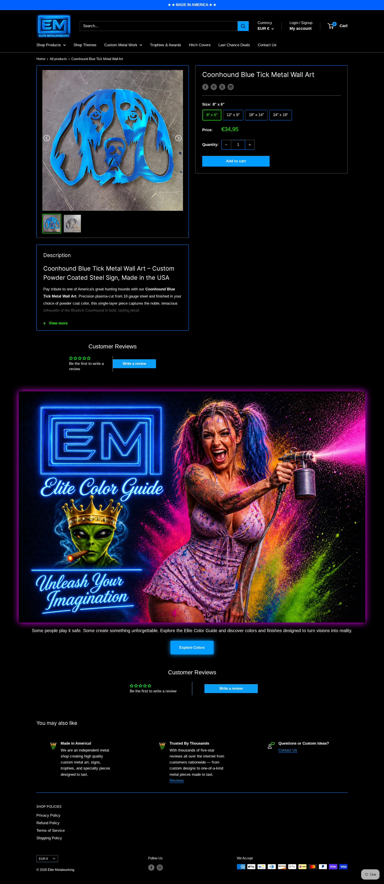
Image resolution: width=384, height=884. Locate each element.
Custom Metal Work (120, 45)
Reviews (177, 780)
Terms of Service (50, 830)
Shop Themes (85, 45)
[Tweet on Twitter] (222, 86)
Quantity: (210, 145)
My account (301, 28)
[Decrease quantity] (226, 144)
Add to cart (236, 161)
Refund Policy (48, 823)
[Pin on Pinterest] (214, 86)
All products (58, 59)
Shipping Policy (49, 838)
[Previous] (47, 138)
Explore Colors (192, 647)
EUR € (43, 858)
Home (40, 59)
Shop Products (48, 45)
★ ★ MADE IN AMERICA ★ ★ (192, 5)
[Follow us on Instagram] (160, 867)
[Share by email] (231, 86)
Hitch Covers (200, 45)
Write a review (134, 364)
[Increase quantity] (249, 144)
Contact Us (267, 45)
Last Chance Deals (234, 45)
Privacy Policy (48, 815)
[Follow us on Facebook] (151, 867)
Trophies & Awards (165, 45)
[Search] (243, 26)
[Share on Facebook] (205, 86)
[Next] (178, 138)
